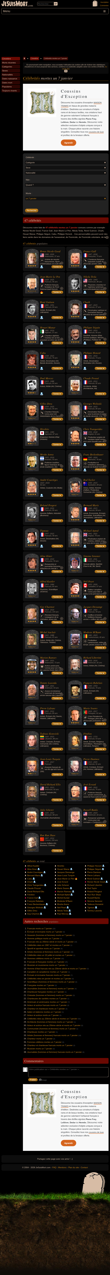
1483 (90, 686)
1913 (90, 762)
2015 (95, 305)
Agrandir (68, 142)
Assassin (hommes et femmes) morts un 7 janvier (49, 935)
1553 (95, 686)
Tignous (44, 530)
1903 (47, 584)
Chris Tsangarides (92, 429)
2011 (95, 559)
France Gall (89, 251)
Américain (92, 282)
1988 (47, 254)
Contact (84, 1167)
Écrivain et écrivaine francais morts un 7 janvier (48, 975)
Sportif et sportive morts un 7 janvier (43, 948)
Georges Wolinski (92, 403)
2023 (95, 635)
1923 (47, 381)
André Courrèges (49, 479)
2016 (48, 483)
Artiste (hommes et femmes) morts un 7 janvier (48, 952)
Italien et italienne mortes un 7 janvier (44, 1012)
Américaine (49, 256)
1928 (47, 280)
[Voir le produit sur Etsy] (42, 102)
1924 (90, 711)
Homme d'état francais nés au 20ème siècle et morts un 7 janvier (56, 968)
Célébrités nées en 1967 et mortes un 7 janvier (48, 945)
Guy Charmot (47, 606)
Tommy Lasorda (48, 683)
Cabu (43, 353)
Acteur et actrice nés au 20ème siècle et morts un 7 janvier (53, 1025)
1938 (47, 356)
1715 (95, 737)
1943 (95, 280)
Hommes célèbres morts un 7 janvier (44, 958)
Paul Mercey (46, 378)
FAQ (54, 1167)
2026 (52, 254)
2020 (95, 584)
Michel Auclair (48, 632)
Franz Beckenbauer (93, 454)
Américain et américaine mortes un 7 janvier (47, 1002)
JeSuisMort (14, 4)
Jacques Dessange (92, 606)
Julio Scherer (47, 809)
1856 (90, 280)
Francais (48, 282)
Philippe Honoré (92, 353)
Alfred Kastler (47, 581)
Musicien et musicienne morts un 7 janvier (46, 965)
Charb (86, 302)
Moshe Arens (47, 454)
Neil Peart (88, 581)
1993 (90, 559)
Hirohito (44, 429)
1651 (90, 737)
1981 (47, 331)
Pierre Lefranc (47, 708)
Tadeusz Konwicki (49, 733)
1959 (47, 559)
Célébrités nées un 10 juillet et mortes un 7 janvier (50, 955)
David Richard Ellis (50, 784)
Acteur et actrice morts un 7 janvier (43, 1015)
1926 (47, 508)
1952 (90, 584)
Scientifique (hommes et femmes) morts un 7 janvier (51, 982)
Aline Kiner (46, 556)
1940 (90, 813)
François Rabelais (92, 683)
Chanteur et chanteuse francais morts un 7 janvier (50, 1045)
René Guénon (47, 302)
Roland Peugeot (48, 505)
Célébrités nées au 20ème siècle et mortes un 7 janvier (52, 1018)
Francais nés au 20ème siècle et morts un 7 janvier (50, 942)
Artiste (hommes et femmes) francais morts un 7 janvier (52, 1035)
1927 (47, 686)
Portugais (91, 713)
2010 (95, 331)
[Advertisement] (55, 35)
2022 (95, 788)
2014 (52, 838)
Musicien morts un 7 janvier (39, 1048)
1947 (90, 254)
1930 (90, 483)
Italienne (91, 561)
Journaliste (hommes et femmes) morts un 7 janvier (50, 988)
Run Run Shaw (47, 835)
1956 (90, 432)
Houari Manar (47, 327)
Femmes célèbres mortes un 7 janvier (44, 1042)
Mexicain (48, 815)
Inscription (105, 2)
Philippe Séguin (91, 327)
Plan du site (73, 1167)
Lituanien (48, 739)
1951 (52, 305)
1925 (47, 458)
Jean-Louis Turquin (50, 759)
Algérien (48, 333)
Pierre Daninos (91, 759)
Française (92, 256)
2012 (95, 381)
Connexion (104, 6)
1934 (47, 407)
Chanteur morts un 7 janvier (40, 1038)
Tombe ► (57, 267)
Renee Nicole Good (50, 251)
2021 (95, 534)
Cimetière (34, 58)
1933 (90, 661)
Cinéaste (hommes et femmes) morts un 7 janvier (49, 995)
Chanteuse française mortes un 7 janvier (45, 992)
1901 (47, 432)
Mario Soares (90, 708)
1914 (47, 610)
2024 (95, 458)
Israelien (48, 460)
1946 (90, 508)
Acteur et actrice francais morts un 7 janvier (47, 1005)
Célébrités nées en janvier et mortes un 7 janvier (49, 978)
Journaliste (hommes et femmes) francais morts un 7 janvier (54, 1052)
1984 (52, 584)
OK (66, 71)
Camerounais (93, 637)
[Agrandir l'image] (52, 92)
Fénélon (87, 733)
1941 (90, 356)
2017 (95, 711)
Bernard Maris (91, 505)
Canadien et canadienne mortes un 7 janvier (47, 972)
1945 (90, 458)
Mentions (62, 1167)
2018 (95, 254)
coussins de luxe (96, 132)
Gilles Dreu (46, 403)
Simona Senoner (91, 556)
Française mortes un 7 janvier (40, 985)
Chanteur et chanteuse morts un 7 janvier (46, 1009)
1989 (52, 432)
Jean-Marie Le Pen (50, 276)
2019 (52, 331)
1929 (90, 381)
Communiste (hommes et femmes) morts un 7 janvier (51, 1028)
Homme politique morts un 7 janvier (43, 938)
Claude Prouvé (91, 378)
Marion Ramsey (48, 657)
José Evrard (89, 784)
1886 (47, 305)
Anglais (91, 434)
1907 (47, 838)
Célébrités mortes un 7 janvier (55, 58)
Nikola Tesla (89, 276)
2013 (52, 788)
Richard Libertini (92, 657)
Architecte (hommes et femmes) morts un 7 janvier (50, 1022)
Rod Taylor (89, 479)
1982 (90, 635)
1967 (90, 305)
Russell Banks (90, 809)
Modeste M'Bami (92, 632)
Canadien (92, 586)
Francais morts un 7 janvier (39, 928)
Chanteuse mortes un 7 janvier (41, 1032)
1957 (47, 534)
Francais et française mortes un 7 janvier (45, 962)
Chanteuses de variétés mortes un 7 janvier (47, 998)
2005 (95, 762)
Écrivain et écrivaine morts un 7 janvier (44, 932)
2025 (52, 280)
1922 (47, 635)
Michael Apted (90, 530)
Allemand (91, 460)
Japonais (48, 434)
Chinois (48, 840)
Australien (92, 485)
